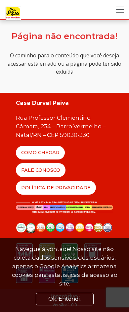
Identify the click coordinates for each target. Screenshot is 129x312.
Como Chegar (40, 153)
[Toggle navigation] (120, 9)
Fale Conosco (40, 170)
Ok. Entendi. (64, 299)
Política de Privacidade (56, 188)
